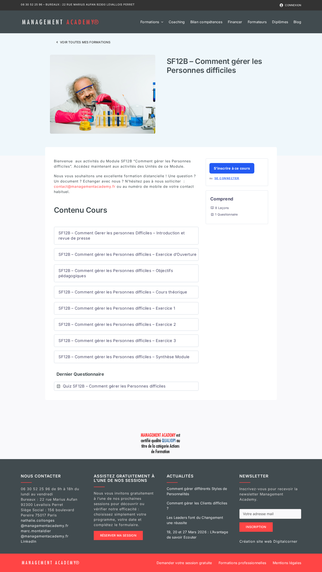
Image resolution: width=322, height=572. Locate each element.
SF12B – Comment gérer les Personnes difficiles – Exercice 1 (116, 308)
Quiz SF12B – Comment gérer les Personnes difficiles (114, 386)
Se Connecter (226, 178)
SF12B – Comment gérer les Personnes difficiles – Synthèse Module (123, 356)
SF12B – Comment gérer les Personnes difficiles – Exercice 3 (117, 340)
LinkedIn (28, 541)
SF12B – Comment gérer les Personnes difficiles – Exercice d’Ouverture (127, 254)
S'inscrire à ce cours (232, 168)
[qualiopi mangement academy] (161, 432)
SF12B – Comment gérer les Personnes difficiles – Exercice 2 (117, 324)
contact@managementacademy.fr (84, 186)
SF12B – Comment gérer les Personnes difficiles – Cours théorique (122, 292)
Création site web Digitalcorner (268, 541)
